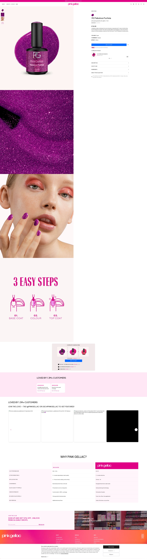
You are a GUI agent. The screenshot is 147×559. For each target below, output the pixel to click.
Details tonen (44, 556)
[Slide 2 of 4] (2, 15)
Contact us (77, 539)
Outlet (13, 4)
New (17, 4)
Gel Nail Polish (59, 537)
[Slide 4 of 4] (2, 23)
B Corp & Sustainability (99, 539)
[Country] (133, 4)
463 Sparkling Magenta (102, 53)
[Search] (131, 4)
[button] (24, 426)
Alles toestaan (111, 546)
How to (8, 4)
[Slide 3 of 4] (2, 19)
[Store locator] (136, 4)
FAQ (76, 537)
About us (96, 537)
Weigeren (111, 554)
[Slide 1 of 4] (2, 10)
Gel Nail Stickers (59, 539)
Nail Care (58, 543)
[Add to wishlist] (128, 45)
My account (77, 541)
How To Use (94, 66)
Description (94, 62)
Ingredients (94, 69)
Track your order (78, 543)
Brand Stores (97, 541)
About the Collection (97, 72)
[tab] (111, 58)
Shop (3, 4)
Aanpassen (110, 550)
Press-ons (58, 541)
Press (95, 543)
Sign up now (41, 524)
